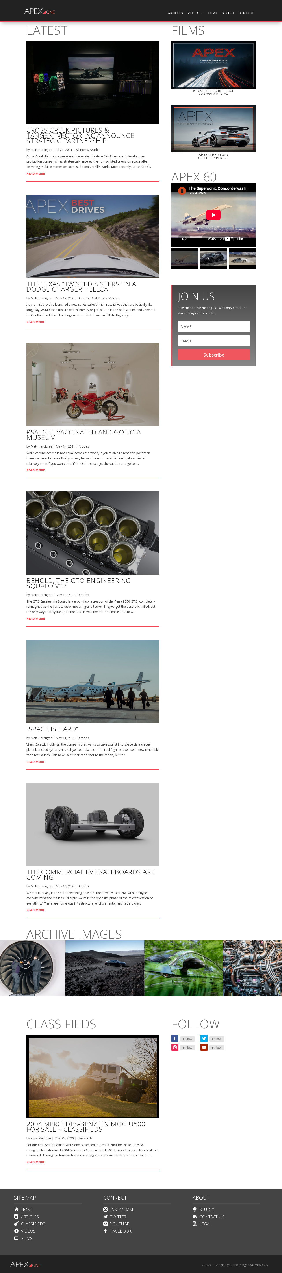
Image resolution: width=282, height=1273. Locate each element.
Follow (187, 1039)
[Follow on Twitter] (204, 1038)
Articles (175, 13)
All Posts (82, 150)
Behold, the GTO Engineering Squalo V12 (78, 583)
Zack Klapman (41, 1138)
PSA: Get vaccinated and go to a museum (83, 434)
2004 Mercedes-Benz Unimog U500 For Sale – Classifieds (85, 1126)
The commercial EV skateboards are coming (90, 874)
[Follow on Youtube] (204, 1047)
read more (35, 173)
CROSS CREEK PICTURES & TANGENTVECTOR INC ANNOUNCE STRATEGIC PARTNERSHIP (80, 135)
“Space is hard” (52, 728)
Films (212, 13)
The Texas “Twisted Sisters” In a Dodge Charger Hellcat (81, 286)
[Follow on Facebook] (174, 1038)
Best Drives (99, 298)
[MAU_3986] (183, 995)
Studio (228, 13)
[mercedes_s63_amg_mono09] (104, 995)
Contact (246, 13)
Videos (193, 13)
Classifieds (84, 1138)
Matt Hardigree (41, 150)
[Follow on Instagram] (174, 1047)
